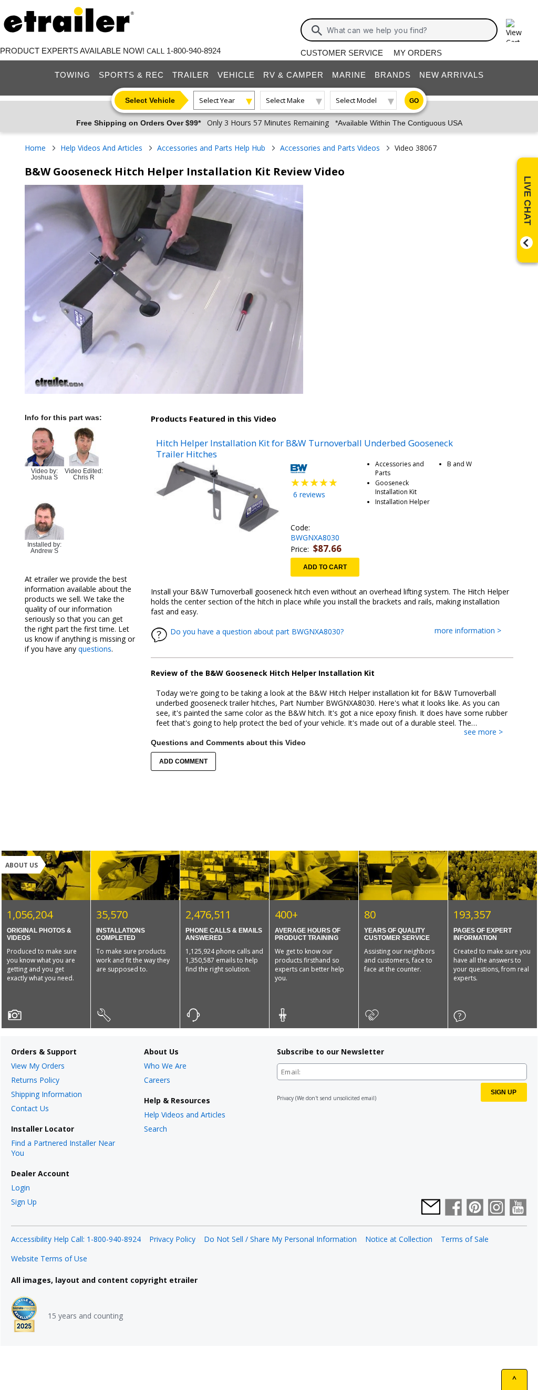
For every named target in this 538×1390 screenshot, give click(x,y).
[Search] (317, 30)
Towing (72, 74)
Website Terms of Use (49, 1258)
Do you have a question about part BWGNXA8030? (257, 631)
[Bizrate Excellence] (24, 1315)
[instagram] (496, 1208)
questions (94, 649)
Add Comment (183, 761)
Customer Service (342, 52)
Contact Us (30, 1108)
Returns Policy (35, 1080)
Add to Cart (325, 567)
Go (414, 100)
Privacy (285, 1098)
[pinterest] (475, 1208)
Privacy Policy (172, 1239)
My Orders (418, 52)
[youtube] (518, 1208)
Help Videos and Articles (184, 1115)
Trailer (190, 74)
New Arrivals (451, 74)
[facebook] (453, 1208)
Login (20, 1188)
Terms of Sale (465, 1239)
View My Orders (38, 1066)
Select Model (356, 100)
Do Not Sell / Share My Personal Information (280, 1239)
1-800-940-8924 (194, 50)
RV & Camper (293, 74)
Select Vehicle (150, 100)
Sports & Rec (131, 74)
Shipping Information (46, 1094)
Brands (393, 74)
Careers (157, 1080)
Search (155, 1129)
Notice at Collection (398, 1239)
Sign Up (24, 1202)
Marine (349, 74)
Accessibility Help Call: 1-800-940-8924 (76, 1239)
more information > (473, 630)
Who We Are (165, 1066)
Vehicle (236, 74)
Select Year (217, 100)
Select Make (285, 100)
